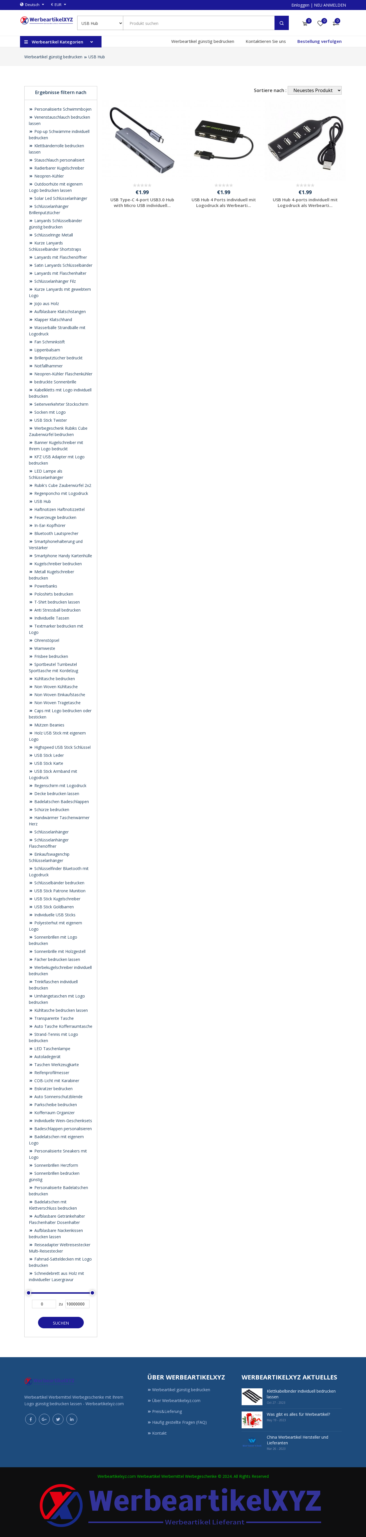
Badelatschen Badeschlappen (61, 801)
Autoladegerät (47, 1056)
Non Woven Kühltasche (55, 686)
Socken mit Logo (49, 412)
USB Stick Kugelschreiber (56, 898)
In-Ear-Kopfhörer (49, 525)
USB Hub (96, 56)
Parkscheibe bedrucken (55, 1104)
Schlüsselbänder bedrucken (58, 882)
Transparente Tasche (53, 1018)
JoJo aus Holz (46, 303)
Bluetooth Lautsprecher (55, 533)
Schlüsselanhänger (51, 832)
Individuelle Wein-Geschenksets (62, 1120)
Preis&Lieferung (167, 1411)
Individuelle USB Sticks (54, 914)
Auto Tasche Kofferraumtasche (62, 1026)
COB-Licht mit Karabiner (56, 1080)
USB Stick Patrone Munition (59, 890)
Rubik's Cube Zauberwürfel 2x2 (62, 485)
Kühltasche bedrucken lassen (60, 1010)
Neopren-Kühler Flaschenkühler (62, 374)
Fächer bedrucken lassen (56, 959)
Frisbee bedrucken (50, 656)
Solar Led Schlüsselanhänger (60, 198)
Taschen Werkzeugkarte (56, 1064)
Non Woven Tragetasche (57, 702)
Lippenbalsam (46, 350)
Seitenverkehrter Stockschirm (60, 404)
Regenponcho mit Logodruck (60, 493)
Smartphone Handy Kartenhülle (62, 555)
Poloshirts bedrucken (53, 594)
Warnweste (44, 648)
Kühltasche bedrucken (54, 678)
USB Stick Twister (50, 420)
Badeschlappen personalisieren (62, 1128)
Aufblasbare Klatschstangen (59, 311)
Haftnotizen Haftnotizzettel (59, 509)
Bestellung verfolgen (319, 41)
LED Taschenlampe (51, 1048)
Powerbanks (45, 586)
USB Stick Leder (48, 755)
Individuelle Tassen (51, 618)
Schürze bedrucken (51, 809)
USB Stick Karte (48, 763)
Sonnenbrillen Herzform (55, 1165)
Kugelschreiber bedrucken (57, 563)
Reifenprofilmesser (51, 1072)
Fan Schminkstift (49, 342)
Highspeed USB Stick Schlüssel (62, 747)
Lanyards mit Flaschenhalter (59, 273)
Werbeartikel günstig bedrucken (202, 41)
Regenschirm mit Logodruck (59, 785)
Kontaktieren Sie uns (266, 41)
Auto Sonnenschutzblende (58, 1096)
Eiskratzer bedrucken (53, 1088)
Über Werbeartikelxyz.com (176, 1400)
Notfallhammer (48, 366)
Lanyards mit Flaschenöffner (60, 257)
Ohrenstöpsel (46, 640)
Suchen (61, 1323)
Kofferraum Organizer (54, 1112)
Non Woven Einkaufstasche (59, 694)
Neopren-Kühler (48, 176)
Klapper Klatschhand (52, 319)
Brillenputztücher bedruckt (58, 358)
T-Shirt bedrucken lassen (56, 602)
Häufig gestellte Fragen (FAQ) (179, 1422)
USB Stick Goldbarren (53, 906)
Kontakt (159, 1433)
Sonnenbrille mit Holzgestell (59, 951)
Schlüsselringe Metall (53, 235)
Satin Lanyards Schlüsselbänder (62, 265)
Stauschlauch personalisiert (59, 160)
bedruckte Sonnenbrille (54, 382)
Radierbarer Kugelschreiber (58, 168)
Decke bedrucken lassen (56, 793)
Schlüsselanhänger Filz (54, 281)
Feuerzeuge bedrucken (54, 517)
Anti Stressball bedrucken (57, 610)
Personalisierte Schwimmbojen (62, 109)
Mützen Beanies (48, 725)
